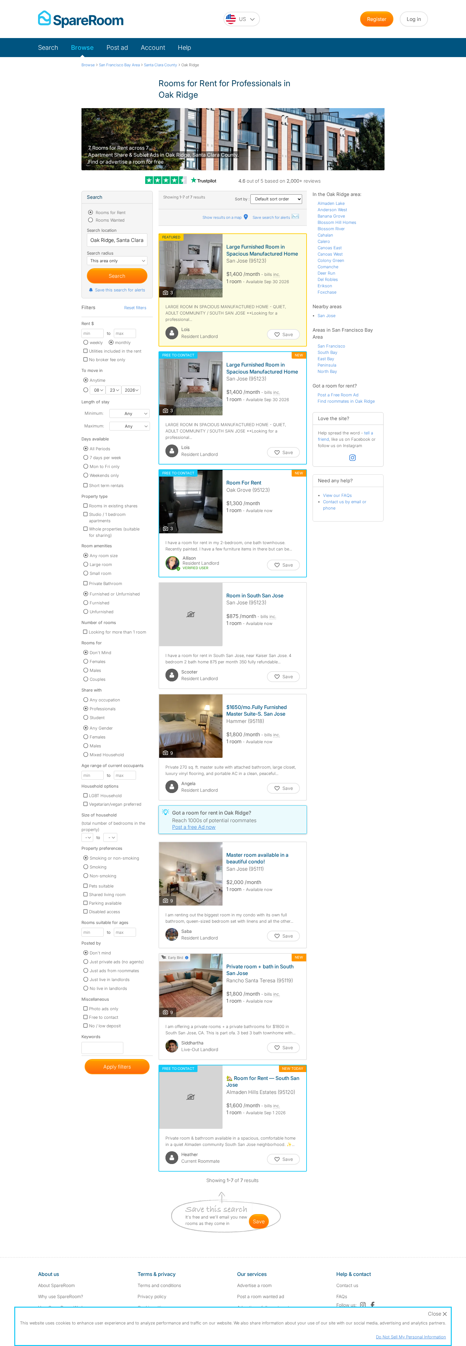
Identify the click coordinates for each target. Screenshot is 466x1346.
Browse (82, 47)
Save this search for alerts (120, 289)
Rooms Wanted (109, 220)
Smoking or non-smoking (114, 858)
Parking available (105, 903)
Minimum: (94, 413)
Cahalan (325, 234)
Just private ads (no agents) (117, 961)
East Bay (326, 358)
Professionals (103, 708)
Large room (101, 564)
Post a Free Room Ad (338, 394)
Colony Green (331, 260)
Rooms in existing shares (113, 505)
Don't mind (100, 952)
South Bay (327, 352)
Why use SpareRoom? (60, 1296)
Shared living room (107, 894)
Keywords (90, 1038)
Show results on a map (223, 217)
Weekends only (104, 475)
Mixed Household (107, 754)
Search (48, 47)
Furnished (99, 602)
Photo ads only (103, 1008)
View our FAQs (337, 495)
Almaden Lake (331, 203)
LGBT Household (105, 795)
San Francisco (331, 345)
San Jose (326, 315)
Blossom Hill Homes (337, 222)
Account (153, 47)
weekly (96, 342)
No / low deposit (105, 1025)
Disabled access (104, 911)
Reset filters (135, 307)
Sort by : (242, 199)
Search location (102, 230)
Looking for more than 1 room (117, 631)
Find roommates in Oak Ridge (346, 401)
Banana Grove (331, 215)
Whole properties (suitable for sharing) (114, 532)
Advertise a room (254, 1285)
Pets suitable (101, 885)
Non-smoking (103, 875)
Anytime (97, 380)
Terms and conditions (159, 1285)
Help (184, 47)
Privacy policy (152, 1296)
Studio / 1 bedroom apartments (107, 517)
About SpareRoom (56, 1285)
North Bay (327, 371)
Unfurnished (101, 611)
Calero (324, 241)
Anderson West (332, 209)
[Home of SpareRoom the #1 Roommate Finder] (80, 19)
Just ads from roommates (114, 970)
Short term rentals (106, 485)
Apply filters (117, 1066)
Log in (414, 19)
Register (376, 19)
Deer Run (326, 273)
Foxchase (327, 292)
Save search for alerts (272, 217)
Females (98, 661)
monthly (123, 342)
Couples (98, 679)
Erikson (325, 285)
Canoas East (330, 247)
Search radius (100, 253)
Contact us (347, 1285)
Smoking (98, 866)
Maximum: (94, 425)
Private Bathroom (105, 583)
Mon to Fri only (105, 466)
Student (97, 717)
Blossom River (331, 228)
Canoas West (330, 254)
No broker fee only (107, 359)
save (259, 1221)
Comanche (328, 266)
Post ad (117, 47)
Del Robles (328, 279)
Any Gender (101, 728)
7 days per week (105, 457)
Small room (100, 573)
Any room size (104, 555)
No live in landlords (108, 988)
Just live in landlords (110, 979)
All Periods (100, 448)
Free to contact (103, 1017)
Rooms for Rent (110, 212)
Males (95, 670)
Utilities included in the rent (115, 351)
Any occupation (105, 699)
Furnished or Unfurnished (115, 593)
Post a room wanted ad (260, 1296)
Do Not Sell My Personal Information (411, 1336)
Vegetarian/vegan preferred (115, 804)
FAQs (341, 1296)
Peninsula (327, 364)
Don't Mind (100, 652)
